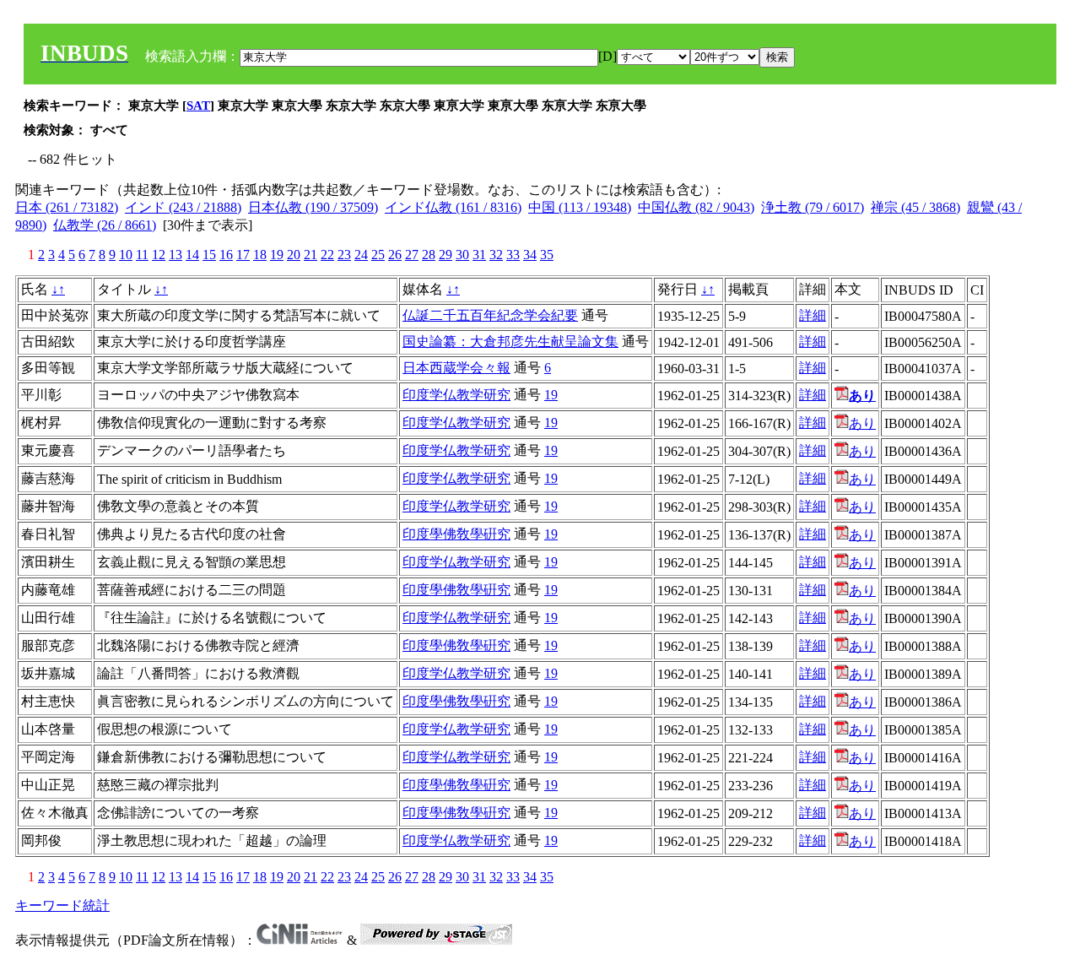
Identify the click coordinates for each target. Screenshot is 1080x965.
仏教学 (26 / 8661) (104, 225)
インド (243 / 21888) (183, 207)
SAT (198, 105)
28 (428, 254)
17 (243, 254)
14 (192, 254)
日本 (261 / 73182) (66, 207)
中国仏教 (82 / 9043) (696, 207)
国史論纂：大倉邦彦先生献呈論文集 (510, 341)
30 (462, 254)
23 (344, 254)
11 (142, 254)
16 (226, 254)
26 (395, 254)
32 (496, 254)
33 (513, 254)
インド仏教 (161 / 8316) (453, 207)
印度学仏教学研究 (456, 395)
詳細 (812, 315)
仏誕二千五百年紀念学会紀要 (490, 315)
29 (445, 254)
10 (125, 254)
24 (361, 254)
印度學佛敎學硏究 (456, 534)
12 (158, 254)
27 (411, 254)
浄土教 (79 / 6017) (812, 207)
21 (310, 254)
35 (547, 254)
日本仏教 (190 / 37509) (313, 207)
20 (293, 254)
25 (378, 254)
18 (260, 254)
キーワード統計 (62, 905)
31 (479, 254)
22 (327, 254)
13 (175, 254)
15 (209, 254)
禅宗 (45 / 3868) (915, 207)
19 (277, 254)
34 (530, 254)
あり (862, 423)
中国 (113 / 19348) (579, 207)
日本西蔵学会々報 (456, 368)
